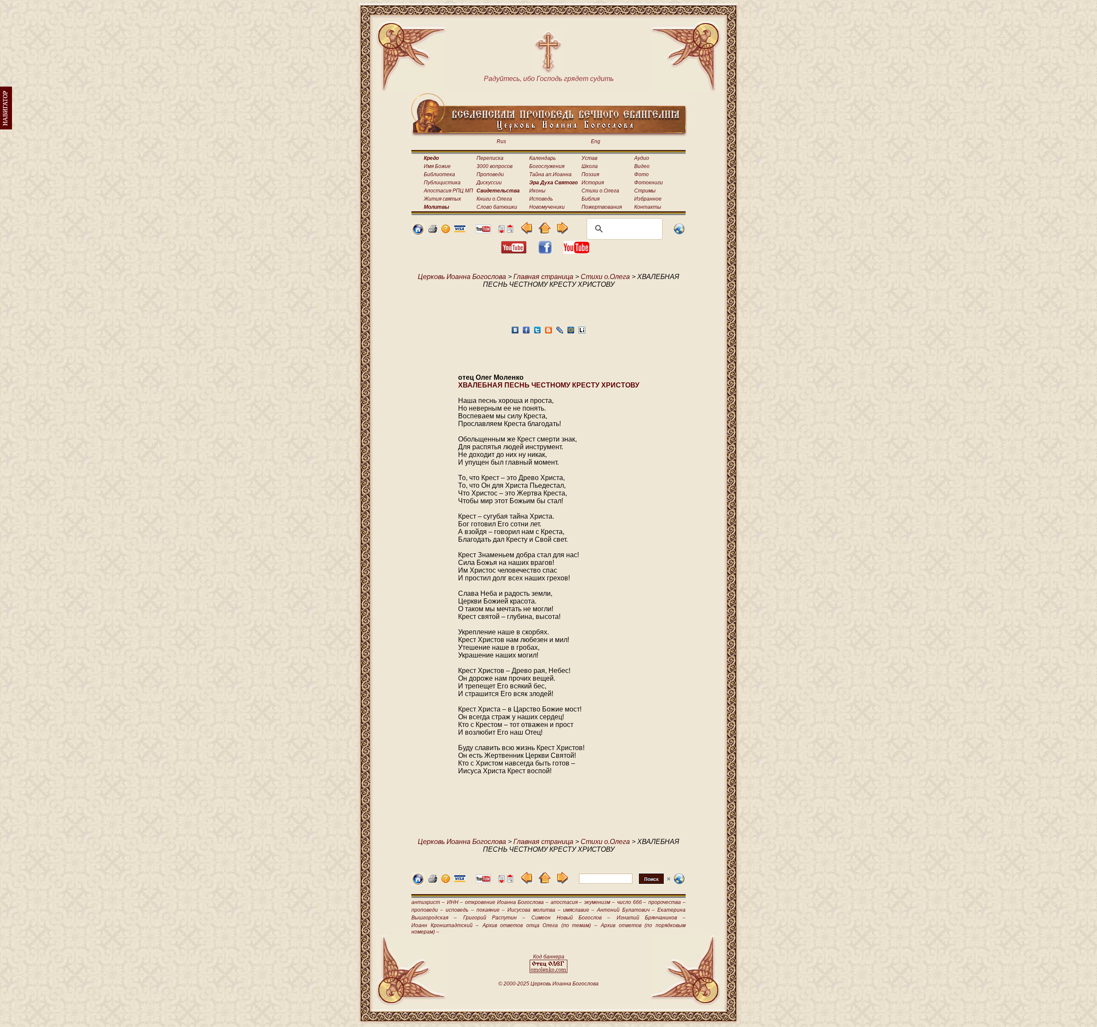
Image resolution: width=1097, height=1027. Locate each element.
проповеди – (427, 910)
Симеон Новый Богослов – (570, 918)
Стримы (645, 191)
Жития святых (442, 199)
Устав (589, 158)
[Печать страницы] (433, 230)
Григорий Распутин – (494, 918)
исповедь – (460, 910)
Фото (641, 174)
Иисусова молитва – (533, 910)
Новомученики (547, 207)
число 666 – (632, 902)
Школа (589, 166)
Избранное (648, 199)
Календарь (542, 158)
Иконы (537, 191)
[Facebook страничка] (545, 251)
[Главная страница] (417, 233)
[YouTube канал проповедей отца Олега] (576, 251)
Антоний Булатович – (625, 910)
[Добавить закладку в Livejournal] (559, 332)
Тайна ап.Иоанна (550, 174)
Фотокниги (648, 183)
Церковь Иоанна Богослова (462, 276)
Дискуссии (489, 183)
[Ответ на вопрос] (445, 230)
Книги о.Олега (494, 199)
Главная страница (543, 276)
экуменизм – (599, 902)
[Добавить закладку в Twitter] (537, 332)
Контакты (647, 207)
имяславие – (578, 910)
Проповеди (490, 174)
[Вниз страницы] (501, 230)
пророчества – (667, 902)
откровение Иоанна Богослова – (506, 902)
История (592, 183)
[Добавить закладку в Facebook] (526, 332)
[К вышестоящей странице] (544, 232)
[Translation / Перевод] (679, 233)
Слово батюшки (497, 207)
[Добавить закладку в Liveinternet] (582, 332)
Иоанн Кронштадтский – (445, 925)
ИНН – (455, 902)
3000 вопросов (495, 166)
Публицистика (442, 183)
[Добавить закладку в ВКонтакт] (515, 332)
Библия (590, 199)
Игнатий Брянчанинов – (651, 918)
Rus (501, 141)
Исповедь (541, 199)
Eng (595, 141)
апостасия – (566, 902)
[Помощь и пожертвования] (459, 230)
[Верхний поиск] (624, 883)
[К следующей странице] (562, 232)
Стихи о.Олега (600, 191)
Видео (642, 166)
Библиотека (439, 174)
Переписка (490, 158)
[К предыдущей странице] (527, 232)
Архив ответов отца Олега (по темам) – (540, 925)
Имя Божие (437, 166)
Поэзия (590, 174)
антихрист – (428, 902)
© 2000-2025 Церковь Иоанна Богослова (548, 984)
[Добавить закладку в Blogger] (548, 332)
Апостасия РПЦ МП (448, 191)
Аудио (641, 158)
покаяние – (491, 910)
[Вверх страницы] (510, 230)
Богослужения (546, 166)
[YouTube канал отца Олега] (483, 230)
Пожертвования (601, 207)
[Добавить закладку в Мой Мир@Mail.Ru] (570, 332)
